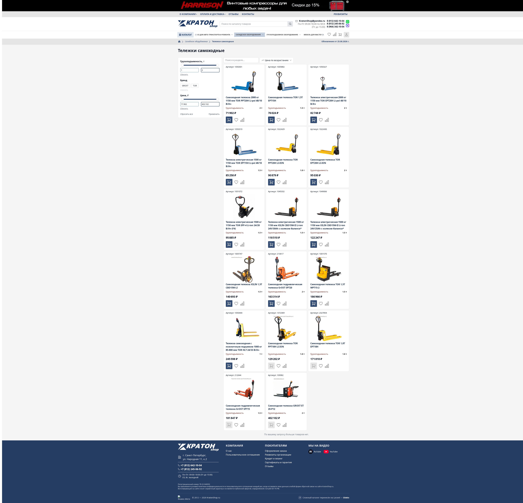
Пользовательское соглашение (243, 454)
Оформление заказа (276, 450)
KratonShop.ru (213, 497)
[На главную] (197, 24)
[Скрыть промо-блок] (347, 2)
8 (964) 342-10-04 (335, 26)
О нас (229, 450)
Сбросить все (186, 114)
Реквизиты (341, 14)
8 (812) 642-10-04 (335, 20)
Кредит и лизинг (274, 458)
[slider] (182, 65)
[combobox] (256, 24)
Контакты (248, 14)
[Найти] (290, 24)
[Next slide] (322, 34)
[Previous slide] (196, 34)
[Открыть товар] (244, 94)
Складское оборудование (196, 41)
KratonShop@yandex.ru (312, 20)
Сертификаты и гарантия (278, 462)
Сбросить (184, 74)
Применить (214, 114)
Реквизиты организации (278, 454)
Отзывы (234, 14)
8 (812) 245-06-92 (335, 23)
